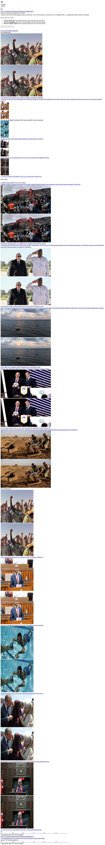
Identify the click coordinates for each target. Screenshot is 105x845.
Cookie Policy (41, 838)
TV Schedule (4, 838)
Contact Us (11, 838)
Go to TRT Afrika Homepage (9, 31)
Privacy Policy (32, 838)
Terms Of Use (24, 838)
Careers (17, 838)
